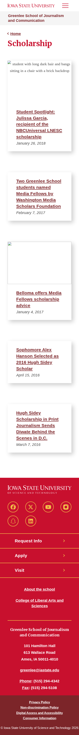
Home (15, 34)
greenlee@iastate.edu (39, 670)
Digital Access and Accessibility (39, 713)
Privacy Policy (39, 702)
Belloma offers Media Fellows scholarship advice (39, 299)
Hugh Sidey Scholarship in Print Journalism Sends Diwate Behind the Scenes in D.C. (37, 425)
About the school (39, 589)
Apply (21, 555)
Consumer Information (39, 718)
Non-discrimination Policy (39, 707)
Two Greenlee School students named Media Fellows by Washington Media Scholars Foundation (38, 194)
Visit (19, 570)
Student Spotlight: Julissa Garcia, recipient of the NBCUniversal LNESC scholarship (39, 124)
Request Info (28, 540)
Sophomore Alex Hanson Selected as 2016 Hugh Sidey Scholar (37, 359)
